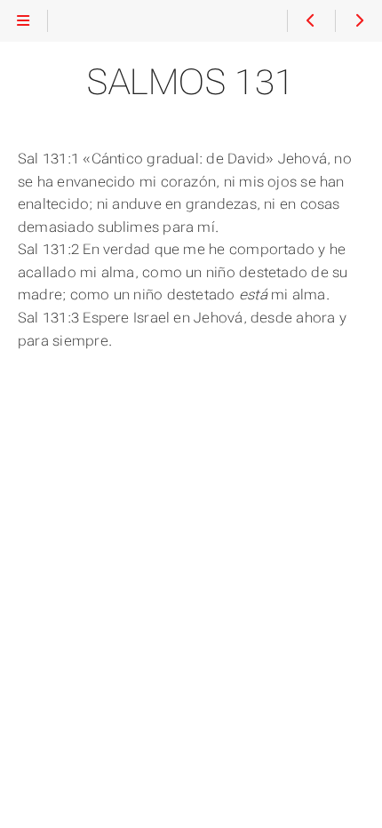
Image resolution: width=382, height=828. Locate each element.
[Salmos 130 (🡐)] (310, 21)
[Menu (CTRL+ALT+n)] (23, 21)
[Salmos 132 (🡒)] (358, 21)
